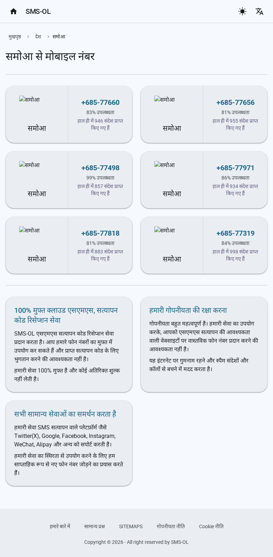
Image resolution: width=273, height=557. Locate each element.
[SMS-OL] (13, 11)
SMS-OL (38, 11)
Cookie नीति (211, 526)
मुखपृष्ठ (15, 36)
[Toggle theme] (242, 11)
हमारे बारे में (60, 526)
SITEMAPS (131, 526)
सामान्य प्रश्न (94, 526)
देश (38, 36)
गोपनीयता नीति (171, 526)
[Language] (259, 11)
